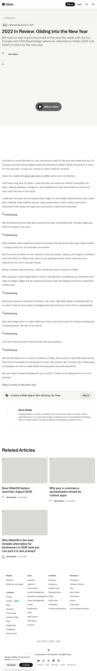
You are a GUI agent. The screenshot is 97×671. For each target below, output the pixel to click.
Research (10, 609)
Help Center (74, 592)
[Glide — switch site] (9, 4)
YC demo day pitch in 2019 (35, 176)
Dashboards (32, 609)
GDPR (51, 641)
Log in (79, 4)
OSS (47, 665)
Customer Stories (77, 584)
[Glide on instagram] (43, 661)
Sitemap (54, 665)
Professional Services (57, 609)
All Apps (30, 625)
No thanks (11, 665)
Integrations (11, 625)
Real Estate (53, 601)
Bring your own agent (14, 584)
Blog (8, 605)
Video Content (73, 414)
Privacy (40, 665)
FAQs (8, 621)
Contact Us (71, 665)
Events (72, 601)
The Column (56, 414)
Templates (74, 580)
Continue (26, 665)
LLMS (62, 665)
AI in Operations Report (79, 609)
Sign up (70, 4)
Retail (50, 596)
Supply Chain (53, 588)
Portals (30, 605)
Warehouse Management (37, 596)
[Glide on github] (59, 661)
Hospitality (52, 605)
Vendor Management (35, 592)
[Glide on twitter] (48, 661)
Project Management (35, 601)
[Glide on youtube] (38, 661)
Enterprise (52, 584)
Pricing (9, 597)
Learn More (16, 659)
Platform (9, 580)
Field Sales (31, 621)
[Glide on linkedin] (54, 661)
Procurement (32, 588)
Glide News (74, 605)
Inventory (31, 580)
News (5, 25)
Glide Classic (11, 633)
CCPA (58, 641)
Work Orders (32, 617)
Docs (72, 588)
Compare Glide (12, 617)
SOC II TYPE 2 (42, 641)
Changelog (10, 629)
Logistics (31, 584)
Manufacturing (54, 592)
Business (52, 580)
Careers (9, 601)
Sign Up (86, 395)
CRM (29, 613)
